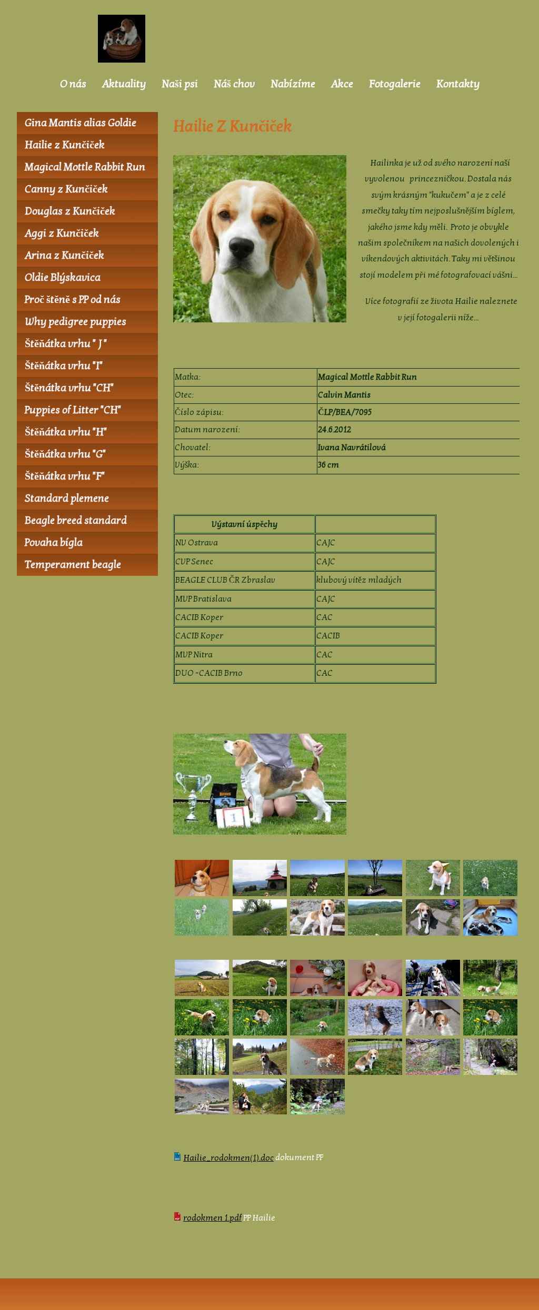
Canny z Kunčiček (66, 189)
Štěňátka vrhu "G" (65, 454)
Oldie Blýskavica (63, 277)
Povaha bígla (54, 542)
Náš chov (234, 84)
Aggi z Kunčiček (62, 233)
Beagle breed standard (76, 520)
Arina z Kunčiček (64, 255)
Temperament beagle (73, 564)
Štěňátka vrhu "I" (64, 366)
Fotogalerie (395, 84)
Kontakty (458, 84)
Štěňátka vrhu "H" (66, 432)
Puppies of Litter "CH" (73, 410)
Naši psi (180, 84)
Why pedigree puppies (75, 322)
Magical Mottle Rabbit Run (85, 167)
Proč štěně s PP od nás (73, 299)
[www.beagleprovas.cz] (124, 39)
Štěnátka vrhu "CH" (69, 388)
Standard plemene (67, 498)
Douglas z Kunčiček (70, 211)
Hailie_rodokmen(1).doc (228, 1158)
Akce (342, 84)
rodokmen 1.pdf (212, 1218)
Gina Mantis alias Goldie (80, 123)
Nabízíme (293, 84)
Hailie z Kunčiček (65, 145)
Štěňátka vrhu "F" (65, 476)
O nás (73, 84)
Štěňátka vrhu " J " (66, 344)
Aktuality (124, 84)
